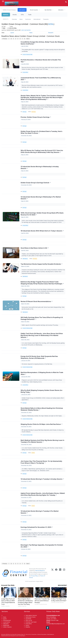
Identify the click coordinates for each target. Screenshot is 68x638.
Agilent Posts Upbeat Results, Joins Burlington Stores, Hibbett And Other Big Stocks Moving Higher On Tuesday (43, 494)
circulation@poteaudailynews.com (55, 623)
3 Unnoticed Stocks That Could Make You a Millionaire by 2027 (41, 78)
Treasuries (46, 19)
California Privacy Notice (41, 634)
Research (50, 32)
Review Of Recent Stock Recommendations (37, 301)
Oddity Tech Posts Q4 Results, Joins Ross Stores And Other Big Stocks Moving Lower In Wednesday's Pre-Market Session (42, 335)
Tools (29, 14)
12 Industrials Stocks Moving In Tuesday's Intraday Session (42, 479)
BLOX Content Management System (12, 635)
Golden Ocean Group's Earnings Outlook (36, 183)
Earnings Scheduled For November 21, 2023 (37, 527)
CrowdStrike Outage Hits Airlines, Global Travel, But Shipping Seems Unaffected (42, 43)
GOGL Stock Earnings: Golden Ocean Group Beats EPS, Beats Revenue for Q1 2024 (42, 214)
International (37, 19)
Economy (33, 111)
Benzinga (24, 111)
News (21, 19)
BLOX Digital (23, 635)
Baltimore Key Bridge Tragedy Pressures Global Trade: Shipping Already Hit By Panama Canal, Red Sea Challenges (42, 283)
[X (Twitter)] (52, 573)
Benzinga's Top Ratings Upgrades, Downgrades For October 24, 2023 (42, 546)
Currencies (28, 19)
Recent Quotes (34, 10)
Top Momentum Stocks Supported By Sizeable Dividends (41, 264)
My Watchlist (48, 10)
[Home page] (11, 3)
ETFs (22, 14)
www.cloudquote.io (40, 570)
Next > (28, 38)
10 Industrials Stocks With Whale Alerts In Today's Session (42, 231)
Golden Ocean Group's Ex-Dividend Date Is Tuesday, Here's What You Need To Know (41, 132)
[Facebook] (56, 573)
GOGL (51, 24)
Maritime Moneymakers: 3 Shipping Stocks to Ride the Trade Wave (42, 373)
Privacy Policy (34, 576)
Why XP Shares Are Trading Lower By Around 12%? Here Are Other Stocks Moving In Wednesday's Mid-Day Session (42, 151)
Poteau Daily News (11, 634)
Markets (5, 14)
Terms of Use (28, 634)
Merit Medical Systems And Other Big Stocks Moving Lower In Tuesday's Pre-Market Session (42, 441)
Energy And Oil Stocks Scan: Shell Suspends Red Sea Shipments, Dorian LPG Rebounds (39, 357)
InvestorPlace (25, 72)
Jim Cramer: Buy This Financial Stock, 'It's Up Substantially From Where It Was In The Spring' (41, 462)
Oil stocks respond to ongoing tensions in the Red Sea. (37, 364)
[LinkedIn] (60, 573)
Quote (12, 32)
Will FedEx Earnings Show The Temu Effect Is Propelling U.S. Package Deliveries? (42, 318)
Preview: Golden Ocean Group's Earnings (36, 117)
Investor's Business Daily (27, 54)
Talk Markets (25, 258)
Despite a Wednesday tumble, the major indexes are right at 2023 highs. (42, 415)
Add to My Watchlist (26, 30)
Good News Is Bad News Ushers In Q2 (35, 248)
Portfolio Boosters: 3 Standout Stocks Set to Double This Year (41, 61)
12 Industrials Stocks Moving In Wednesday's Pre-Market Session (41, 198)
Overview (14, 19)
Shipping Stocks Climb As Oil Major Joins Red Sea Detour (42, 424)
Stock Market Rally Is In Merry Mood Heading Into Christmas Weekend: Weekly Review (42, 409)
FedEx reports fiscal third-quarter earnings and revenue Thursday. (40, 325)
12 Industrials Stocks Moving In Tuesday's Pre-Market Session (40, 512)
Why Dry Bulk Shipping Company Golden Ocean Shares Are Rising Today (41, 391)
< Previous (4, 38)
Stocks (15, 14)
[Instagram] (64, 573)
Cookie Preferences (50, 634)
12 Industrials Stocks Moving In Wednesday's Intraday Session (40, 167)
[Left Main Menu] (3, 1)
